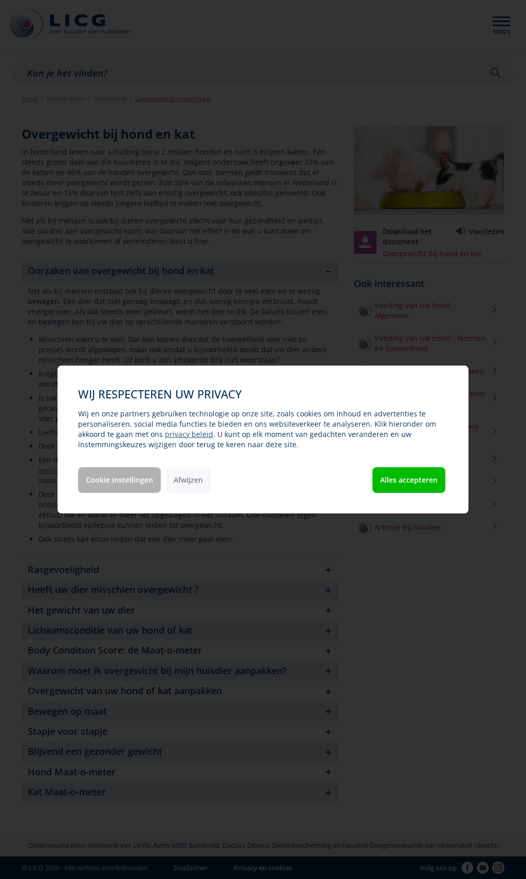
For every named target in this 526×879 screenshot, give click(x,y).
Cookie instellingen (119, 480)
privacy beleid (189, 434)
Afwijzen (188, 480)
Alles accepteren (409, 480)
